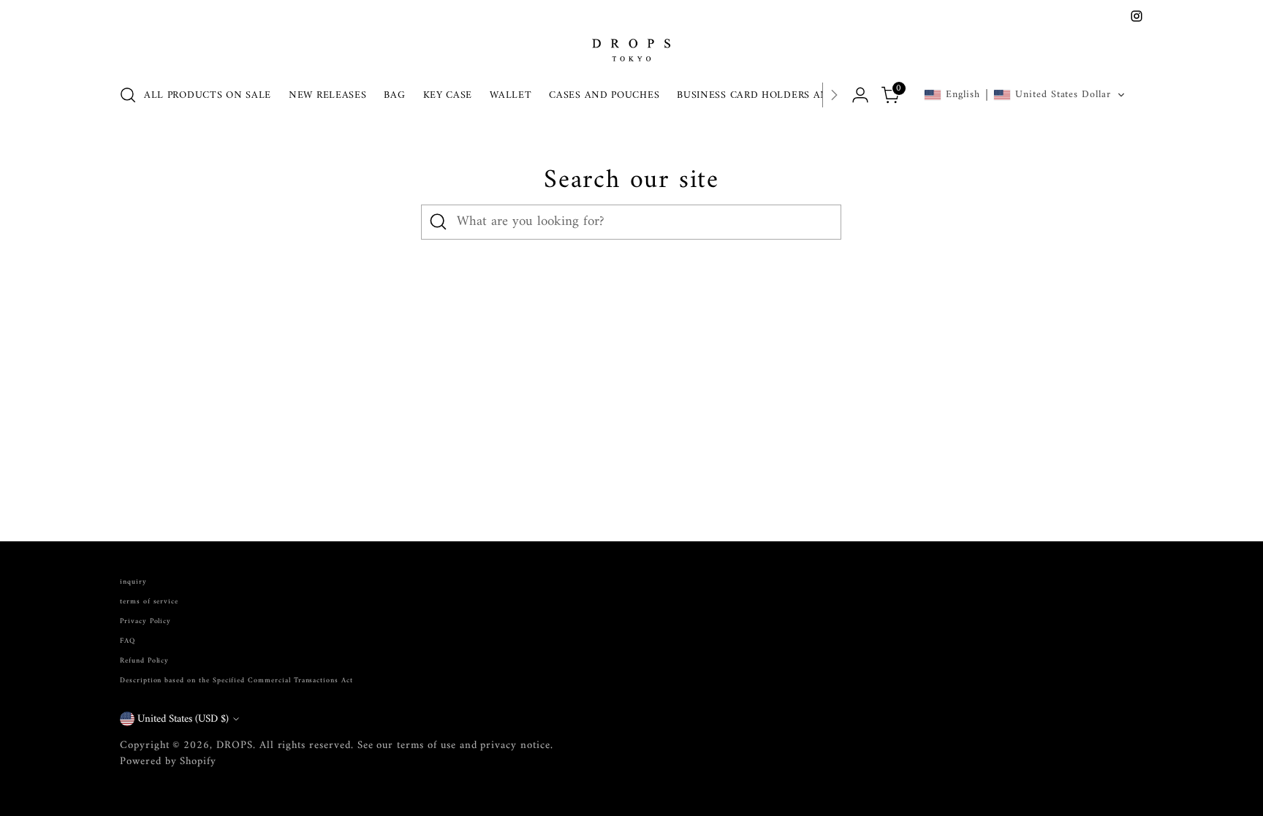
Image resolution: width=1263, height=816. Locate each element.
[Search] (438, 222)
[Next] (834, 95)
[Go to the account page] (860, 95)
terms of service (149, 601)
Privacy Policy (145, 621)
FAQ (127, 641)
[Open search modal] (128, 95)
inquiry (133, 582)
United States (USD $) (183, 718)
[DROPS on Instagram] (1136, 16)
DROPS (234, 745)
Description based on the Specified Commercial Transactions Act (236, 680)
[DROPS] (631, 48)
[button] (1024, 95)
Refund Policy (144, 661)
